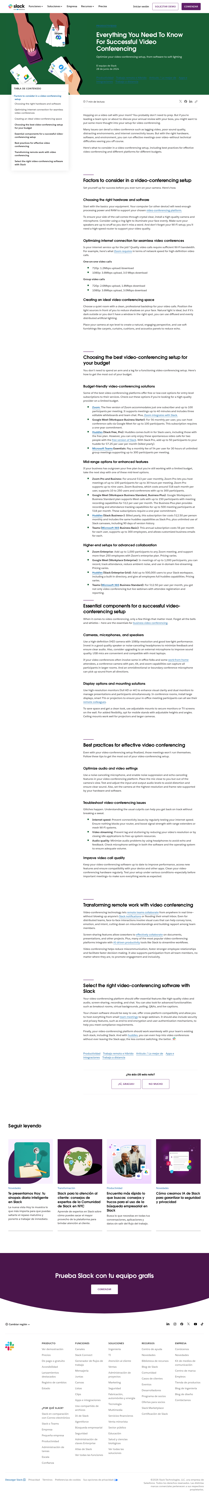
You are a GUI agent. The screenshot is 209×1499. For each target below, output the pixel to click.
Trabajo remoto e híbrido (131, 77)
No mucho (156, 1083)
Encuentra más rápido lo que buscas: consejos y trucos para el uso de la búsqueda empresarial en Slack (127, 1201)
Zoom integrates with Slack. (161, 415)
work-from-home (178, 660)
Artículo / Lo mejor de (162, 77)
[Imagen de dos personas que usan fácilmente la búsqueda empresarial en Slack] (129, 1161)
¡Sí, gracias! (126, 1083)
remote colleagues (94, 702)
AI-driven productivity (126, 942)
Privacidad (34, 1479)
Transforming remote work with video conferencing (35, 154)
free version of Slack (124, 440)
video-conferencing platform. (164, 210)
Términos (47, 1479)
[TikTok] (202, 1324)
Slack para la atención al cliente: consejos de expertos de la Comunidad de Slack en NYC (79, 1199)
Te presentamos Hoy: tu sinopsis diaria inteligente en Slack (28, 1197)
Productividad (106, 25)
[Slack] (16, 6)
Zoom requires (123, 251)
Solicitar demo (165, 6)
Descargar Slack (13, 1479)
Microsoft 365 (110, 528)
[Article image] (80, 1161)
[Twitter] (180, 101)
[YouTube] (195, 1324)
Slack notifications (130, 916)
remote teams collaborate (143, 912)
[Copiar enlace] (195, 101)
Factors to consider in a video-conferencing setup (38, 97)
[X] (188, 1324)
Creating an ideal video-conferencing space (38, 118)
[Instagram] (174, 1324)
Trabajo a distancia (126, 81)
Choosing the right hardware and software (38, 103)
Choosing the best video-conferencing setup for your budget (39, 126)
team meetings (129, 1017)
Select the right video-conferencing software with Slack (39, 163)
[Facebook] (185, 101)
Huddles (97, 432)
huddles (133, 1035)
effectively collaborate (149, 934)
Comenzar (191, 6)
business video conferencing (150, 623)
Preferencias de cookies (68, 1479)
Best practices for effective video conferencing (32, 144)
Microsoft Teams (102, 448)
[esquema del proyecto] (30, 1161)
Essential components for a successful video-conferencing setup (39, 135)
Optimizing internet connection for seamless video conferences (39, 111)
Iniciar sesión (141, 6)
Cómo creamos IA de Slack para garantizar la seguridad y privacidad (178, 1197)
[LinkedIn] (190, 101)
